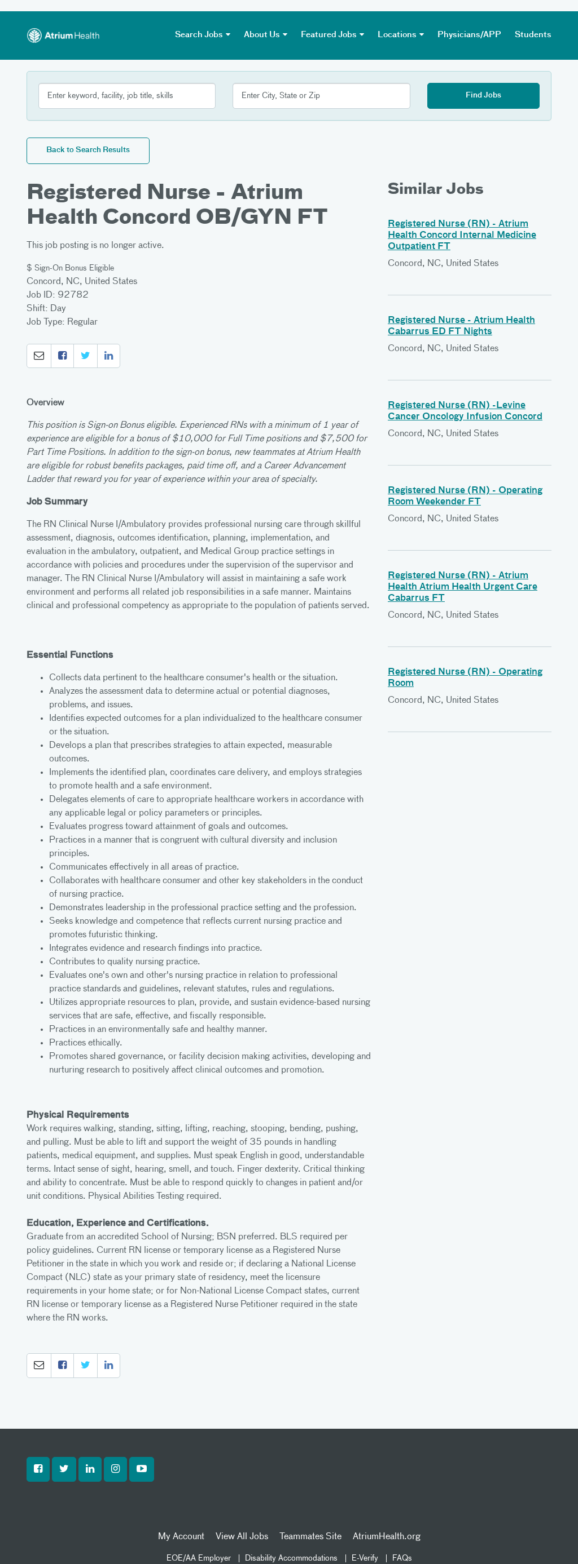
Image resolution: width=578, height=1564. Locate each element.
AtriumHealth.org (387, 1536)
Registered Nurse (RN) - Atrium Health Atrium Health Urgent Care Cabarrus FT (462, 587)
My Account (181, 1536)
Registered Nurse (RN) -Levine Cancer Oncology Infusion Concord (465, 411)
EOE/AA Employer (199, 1558)
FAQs (402, 1558)
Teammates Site (310, 1536)
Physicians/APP (469, 35)
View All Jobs (242, 1536)
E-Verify (365, 1558)
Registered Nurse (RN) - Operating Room (465, 678)
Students (533, 35)
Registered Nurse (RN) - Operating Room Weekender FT (465, 496)
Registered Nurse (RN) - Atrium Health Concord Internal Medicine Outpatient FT (462, 235)
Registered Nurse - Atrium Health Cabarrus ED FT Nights (461, 326)
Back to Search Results (88, 150)
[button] (39, 356)
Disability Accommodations (291, 1558)
